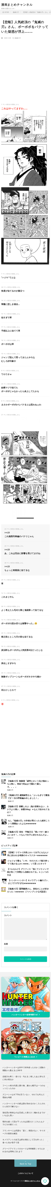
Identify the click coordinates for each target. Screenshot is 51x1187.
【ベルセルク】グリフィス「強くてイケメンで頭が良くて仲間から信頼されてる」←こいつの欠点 (28, 872)
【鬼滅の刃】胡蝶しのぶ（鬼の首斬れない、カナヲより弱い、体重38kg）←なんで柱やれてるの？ (28, 809)
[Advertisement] (25, 67)
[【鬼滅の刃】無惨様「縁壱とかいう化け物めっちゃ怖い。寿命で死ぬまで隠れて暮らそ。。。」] (3, 783)
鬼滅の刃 (18, 38)
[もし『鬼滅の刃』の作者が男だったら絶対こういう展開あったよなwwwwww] (4, 823)
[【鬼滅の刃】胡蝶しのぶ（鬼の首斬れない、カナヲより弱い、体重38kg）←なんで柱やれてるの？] (3, 808)
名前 (6, 944)
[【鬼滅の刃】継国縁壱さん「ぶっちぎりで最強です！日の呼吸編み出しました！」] (3, 798)
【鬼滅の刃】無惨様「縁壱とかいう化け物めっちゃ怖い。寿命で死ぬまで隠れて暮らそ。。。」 (28, 784)
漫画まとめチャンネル (17, 4)
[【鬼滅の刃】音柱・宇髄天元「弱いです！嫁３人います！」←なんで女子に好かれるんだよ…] (3, 834)
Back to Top (25, 1164)
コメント (8, 915)
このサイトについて (25, 1173)
